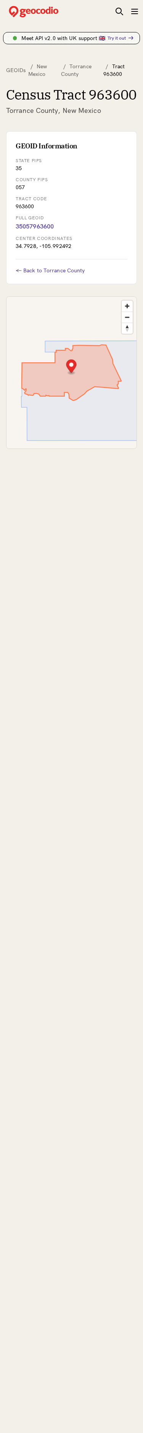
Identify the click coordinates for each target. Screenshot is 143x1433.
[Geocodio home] (45, 11)
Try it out (117, 38)
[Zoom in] (127, 306)
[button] (71, 367)
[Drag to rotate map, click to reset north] (127, 328)
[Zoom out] (127, 317)
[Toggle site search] (119, 11)
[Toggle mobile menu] (134, 11)
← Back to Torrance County (50, 270)
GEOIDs (16, 70)
